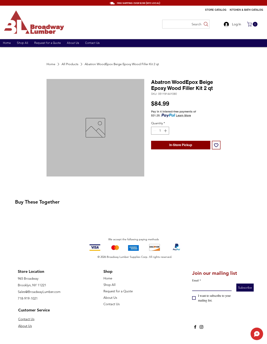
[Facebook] (195, 326)
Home (107, 278)
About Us (25, 326)
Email (196, 280)
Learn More (183, 115)
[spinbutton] (160, 130)
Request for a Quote (118, 291)
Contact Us (26, 319)
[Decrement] (154, 130)
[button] (253, 24)
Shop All (109, 285)
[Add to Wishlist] (216, 145)
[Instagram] (201, 326)
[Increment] (165, 130)
